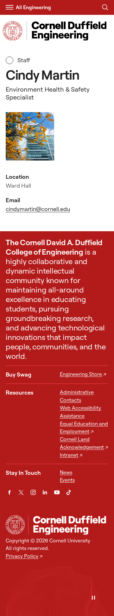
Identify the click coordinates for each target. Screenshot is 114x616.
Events (67, 480)
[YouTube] (56, 492)
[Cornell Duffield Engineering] (68, 525)
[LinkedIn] (44, 492)
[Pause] (93, 598)
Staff (25, 60)
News (66, 472)
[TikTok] (68, 492)
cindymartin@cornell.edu (38, 209)
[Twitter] (21, 492)
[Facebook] (9, 492)
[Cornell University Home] (15, 524)
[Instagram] (33, 492)
